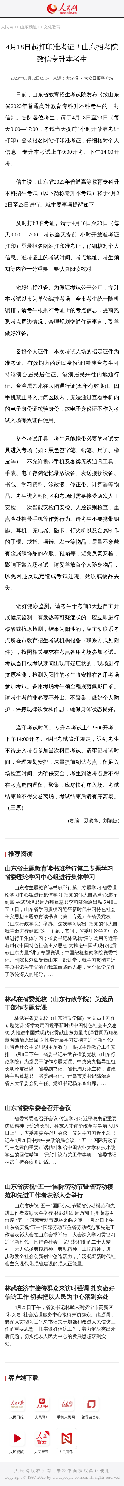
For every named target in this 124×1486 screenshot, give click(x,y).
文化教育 (52, 27)
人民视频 (16, 1452)
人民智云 (41, 1452)
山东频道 (28, 27)
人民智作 (66, 1452)
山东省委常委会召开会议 (38, 1108)
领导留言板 (91, 1417)
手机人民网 (66, 1417)
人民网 (7, 27)
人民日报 (16, 1417)
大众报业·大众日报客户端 (89, 78)
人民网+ (41, 1417)
